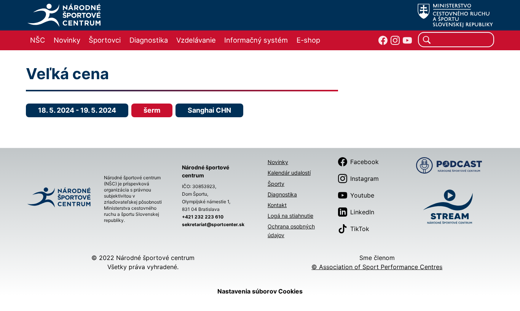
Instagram (364, 178)
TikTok (359, 229)
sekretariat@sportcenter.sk (213, 224)
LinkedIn (362, 212)
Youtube (362, 195)
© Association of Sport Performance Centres (376, 267)
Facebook (364, 162)
